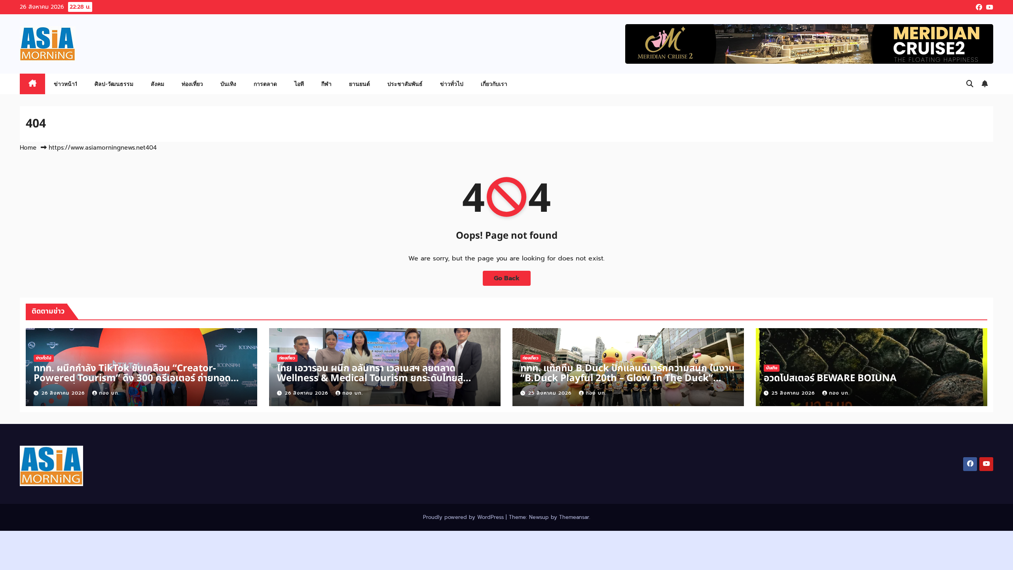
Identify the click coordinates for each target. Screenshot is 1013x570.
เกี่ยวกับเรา (494, 83)
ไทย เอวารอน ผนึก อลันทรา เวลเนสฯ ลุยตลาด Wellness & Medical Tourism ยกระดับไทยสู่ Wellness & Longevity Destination (370, 378)
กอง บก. (109, 393)
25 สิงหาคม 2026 (550, 393)
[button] (969, 83)
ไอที (299, 83)
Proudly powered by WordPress (464, 517)
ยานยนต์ (359, 83)
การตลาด (265, 83)
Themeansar (574, 517)
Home (28, 147)
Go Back (507, 278)
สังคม (157, 83)
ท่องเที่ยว (192, 83)
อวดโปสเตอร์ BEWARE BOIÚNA (830, 378)
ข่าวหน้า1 (65, 83)
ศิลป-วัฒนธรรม (114, 83)
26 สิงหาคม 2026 (64, 393)
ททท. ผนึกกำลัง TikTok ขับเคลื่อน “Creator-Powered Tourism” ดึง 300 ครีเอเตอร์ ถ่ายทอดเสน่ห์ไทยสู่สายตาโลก (132, 378)
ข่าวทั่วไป (451, 83)
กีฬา (326, 83)
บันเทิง (228, 83)
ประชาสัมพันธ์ (405, 83)
